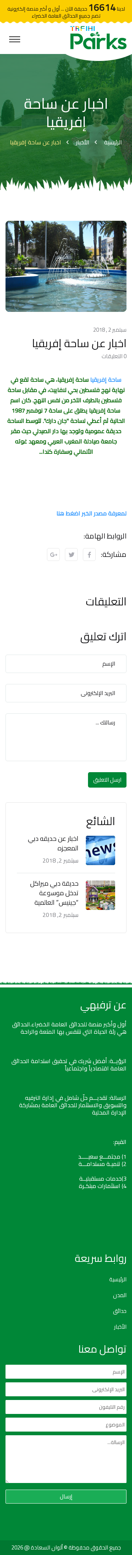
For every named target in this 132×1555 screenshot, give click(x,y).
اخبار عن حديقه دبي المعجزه (53, 843)
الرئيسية (113, 142)
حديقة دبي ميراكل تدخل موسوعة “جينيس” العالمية (54, 893)
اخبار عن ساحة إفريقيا (35, 142)
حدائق (119, 1311)
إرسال (66, 1496)
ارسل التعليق (107, 779)
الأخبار (82, 142)
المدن (119, 1295)
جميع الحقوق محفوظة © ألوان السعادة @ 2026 (66, 1547)
